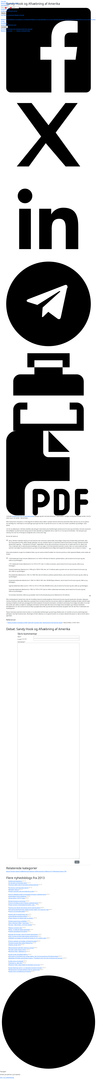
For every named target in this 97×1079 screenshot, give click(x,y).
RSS (5, 1)
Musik (2, 23)
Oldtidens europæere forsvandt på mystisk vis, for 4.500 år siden (27, 938)
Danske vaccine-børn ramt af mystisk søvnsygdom (23, 934)
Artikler (3, 9)
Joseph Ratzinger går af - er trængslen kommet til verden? (25, 968)
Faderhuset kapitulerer (15, 881)
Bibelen (4, 13)
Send (77, 862)
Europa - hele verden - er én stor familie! (20, 925)
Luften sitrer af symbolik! (16, 961)
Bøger (6, 23)
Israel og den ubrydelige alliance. (18, 954)
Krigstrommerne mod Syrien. (17, 901)
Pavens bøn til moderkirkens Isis (18, 914)
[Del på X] (48, 134)
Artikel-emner (5, 11)
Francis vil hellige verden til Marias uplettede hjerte (23, 903)
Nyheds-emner (13, 11)
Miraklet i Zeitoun (14, 889)
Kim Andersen (5, 29)
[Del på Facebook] (48, 50)
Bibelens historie (5, 19)
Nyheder (7, 9)
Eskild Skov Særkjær (27, 29)
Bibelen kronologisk (6, 31)
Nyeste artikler (5, 3)
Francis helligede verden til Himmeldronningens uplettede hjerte (27, 894)
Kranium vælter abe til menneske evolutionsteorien (23, 885)
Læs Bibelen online (6, 15)
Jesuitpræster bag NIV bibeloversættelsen (69, 19)
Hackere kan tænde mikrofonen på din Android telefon (25, 908)
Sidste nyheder (14, 3)
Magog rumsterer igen (15, 928)
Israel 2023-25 (5, 25)
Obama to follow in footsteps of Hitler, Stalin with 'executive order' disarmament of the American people (35, 622)
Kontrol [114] (50, 871)
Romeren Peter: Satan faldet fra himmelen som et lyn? (24, 965)
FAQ (2, 1)
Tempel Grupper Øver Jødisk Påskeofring (21, 943)
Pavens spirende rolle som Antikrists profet (21, 891)
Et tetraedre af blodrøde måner (18, 883)
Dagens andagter (22, 31)
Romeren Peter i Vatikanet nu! (17, 951)
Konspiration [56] (42, 871)
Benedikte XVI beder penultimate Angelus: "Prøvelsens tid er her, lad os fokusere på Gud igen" (36, 958)
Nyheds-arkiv (12, 25)
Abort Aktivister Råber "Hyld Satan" (19, 923)
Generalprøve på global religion (18, 916)
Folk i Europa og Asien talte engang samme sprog (23, 936)
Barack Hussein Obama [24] (14, 871)
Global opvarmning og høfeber (18, 921)
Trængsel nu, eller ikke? (15, 963)
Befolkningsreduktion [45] (29, 871)
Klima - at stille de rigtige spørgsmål (19, 929)
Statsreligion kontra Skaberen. (18, 896)
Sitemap (11, 1077)
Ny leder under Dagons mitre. (17, 949)
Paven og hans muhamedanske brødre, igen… (22, 905)
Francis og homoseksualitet (17, 911)
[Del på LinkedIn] (48, 219)
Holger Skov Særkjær (15, 29)
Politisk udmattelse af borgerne (18, 931)
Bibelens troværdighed (37, 19)
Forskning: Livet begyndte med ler (18, 888)
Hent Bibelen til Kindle (18, 15)
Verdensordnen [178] (60, 871)
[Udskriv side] (48, 388)
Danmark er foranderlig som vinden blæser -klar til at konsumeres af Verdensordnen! (33, 956)
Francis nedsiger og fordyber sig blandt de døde (23, 941)
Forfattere (4, 27)
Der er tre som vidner (50, 19)
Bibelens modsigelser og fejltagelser (20, 19)
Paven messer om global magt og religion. (21, 918)
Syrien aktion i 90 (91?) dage (17, 898)
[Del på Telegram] (48, 304)
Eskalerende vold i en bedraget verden (23, 516)
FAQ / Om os (3, 1077)
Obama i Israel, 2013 (15, 945)
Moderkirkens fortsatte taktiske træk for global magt (24, 969)
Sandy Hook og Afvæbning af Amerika (20, 971)
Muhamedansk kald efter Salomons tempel (21, 948)
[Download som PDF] (48, 473)
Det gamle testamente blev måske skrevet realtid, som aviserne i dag (28, 909)
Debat (28, 31)
